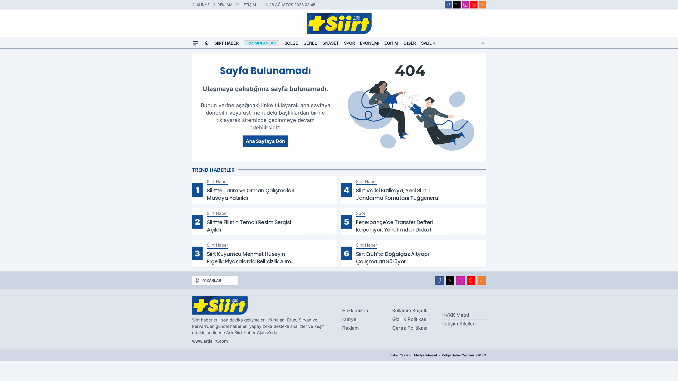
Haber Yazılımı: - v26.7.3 (438, 355)
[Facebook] (448, 4)
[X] (457, 4)
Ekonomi (369, 43)
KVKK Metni (455, 315)
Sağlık (428, 43)
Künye (203, 4)
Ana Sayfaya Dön (265, 141)
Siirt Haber (226, 43)
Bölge (291, 43)
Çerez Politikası (409, 328)
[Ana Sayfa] (207, 43)
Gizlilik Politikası (409, 319)
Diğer (410, 43)
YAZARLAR (211, 280)
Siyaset (330, 43)
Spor (349, 43)
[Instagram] (465, 4)
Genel (310, 43)
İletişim (248, 4)
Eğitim (391, 43)
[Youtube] (474, 4)
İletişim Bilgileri (459, 323)
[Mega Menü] (195, 43)
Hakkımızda (355, 310)
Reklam (225, 4)
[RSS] (482, 4)
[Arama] (482, 42)
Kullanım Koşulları (411, 310)
